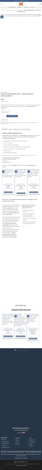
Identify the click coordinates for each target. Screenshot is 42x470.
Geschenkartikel (11, 122)
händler (32, 7)
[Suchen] (3, 4)
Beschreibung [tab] (4, 129)
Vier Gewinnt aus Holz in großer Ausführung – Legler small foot (21, 185)
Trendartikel (7, 123)
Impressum (18, 443)
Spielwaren (11, 10)
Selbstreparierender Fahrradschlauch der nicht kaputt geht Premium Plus (20, 330)
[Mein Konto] (38, 4)
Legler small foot (4, 92)
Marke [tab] (10, 129)
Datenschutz (32, 440)
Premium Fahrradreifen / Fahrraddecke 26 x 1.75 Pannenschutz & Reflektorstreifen (33, 331)
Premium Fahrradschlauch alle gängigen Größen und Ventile (8, 330)
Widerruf (31, 443)
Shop (7, 10)
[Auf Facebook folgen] (22, 433)
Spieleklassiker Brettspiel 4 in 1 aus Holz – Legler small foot (34, 185)
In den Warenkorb (12, 116)
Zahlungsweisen (33, 441)
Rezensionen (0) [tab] (16, 129)
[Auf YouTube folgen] (24, 433)
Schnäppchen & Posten (34, 122)
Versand (19, 0)
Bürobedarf (6, 122)
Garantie (16, 0)
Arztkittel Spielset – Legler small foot (8, 185)
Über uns (22, 0)
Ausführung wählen (8, 336)
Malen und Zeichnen (19, 10)
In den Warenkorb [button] (8, 192)
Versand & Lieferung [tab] (25, 129)
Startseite (3, 10)
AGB (30, 438)
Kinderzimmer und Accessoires (19, 122)
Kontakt (26, 0)
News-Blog (18, 438)
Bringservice (4, 445)
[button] (1, 4)
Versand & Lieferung (6, 447)
